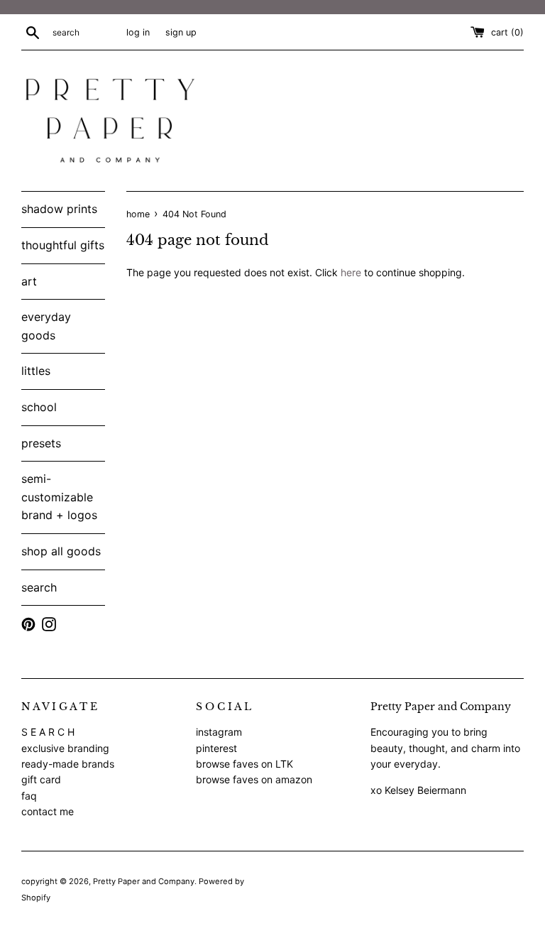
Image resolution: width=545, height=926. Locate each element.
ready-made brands (67, 764)
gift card (41, 779)
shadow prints (59, 209)
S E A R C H (48, 732)
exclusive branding (65, 748)
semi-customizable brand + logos (59, 497)
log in (138, 32)
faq (29, 796)
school (39, 407)
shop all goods (61, 551)
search (39, 587)
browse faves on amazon (254, 779)
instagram (219, 732)
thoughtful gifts (62, 245)
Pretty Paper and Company (143, 881)
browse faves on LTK (244, 764)
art (29, 281)
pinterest (216, 748)
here (351, 272)
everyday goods (46, 326)
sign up (181, 32)
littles (35, 371)
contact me (47, 811)
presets (41, 443)
